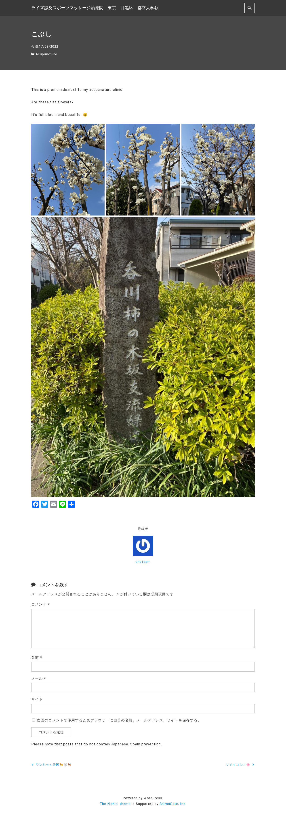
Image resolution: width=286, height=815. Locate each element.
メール (38, 678)
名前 (36, 657)
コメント (40, 604)
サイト (37, 699)
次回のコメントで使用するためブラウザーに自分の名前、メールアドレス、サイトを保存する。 (119, 720)
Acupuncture (46, 54)
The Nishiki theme (115, 804)
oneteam (143, 562)
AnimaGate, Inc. (173, 804)
